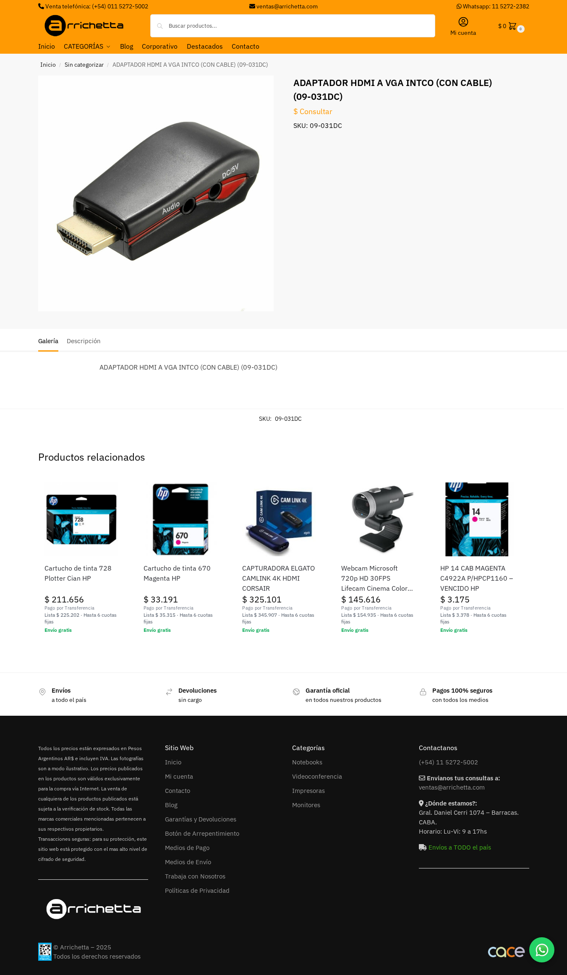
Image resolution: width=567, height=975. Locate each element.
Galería (48, 341)
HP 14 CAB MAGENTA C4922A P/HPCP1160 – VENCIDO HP (476, 578)
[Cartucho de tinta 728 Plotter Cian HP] (81, 519)
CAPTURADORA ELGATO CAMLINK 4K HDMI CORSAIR (278, 578)
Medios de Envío (188, 862)
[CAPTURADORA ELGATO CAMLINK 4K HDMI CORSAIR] (279, 519)
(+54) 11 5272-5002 (448, 762)
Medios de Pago (187, 848)
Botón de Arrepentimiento (202, 833)
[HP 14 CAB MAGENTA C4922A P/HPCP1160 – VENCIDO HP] (477, 519)
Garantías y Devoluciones (200, 819)
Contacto (177, 791)
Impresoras (308, 791)
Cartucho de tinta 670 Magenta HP (177, 573)
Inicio (48, 64)
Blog (171, 805)
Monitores (306, 805)
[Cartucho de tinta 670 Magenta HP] (180, 519)
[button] (510, 25)
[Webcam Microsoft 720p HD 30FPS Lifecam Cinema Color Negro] (378, 519)
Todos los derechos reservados (97, 956)
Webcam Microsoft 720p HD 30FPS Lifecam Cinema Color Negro (374, 578)
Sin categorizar (84, 64)
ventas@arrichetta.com (287, 6)
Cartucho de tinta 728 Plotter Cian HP (78, 573)
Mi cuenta (463, 32)
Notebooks (307, 762)
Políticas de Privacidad (197, 890)
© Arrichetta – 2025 (82, 947)
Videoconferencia (317, 776)
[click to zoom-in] (156, 193)
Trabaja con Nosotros (195, 876)
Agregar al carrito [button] (81, 648)
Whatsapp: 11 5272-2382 (495, 6)
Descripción (84, 341)
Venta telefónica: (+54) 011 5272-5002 (96, 6)
